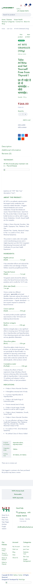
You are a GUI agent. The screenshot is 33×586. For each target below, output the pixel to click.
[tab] (7, 146)
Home (3, 29)
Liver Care (9, 29)
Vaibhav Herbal (17, 575)
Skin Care (26, 557)
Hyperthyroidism (18, 442)
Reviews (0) (6, 153)
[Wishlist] (21, 125)
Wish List (15, 549)
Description (7, 146)
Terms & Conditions (5, 554)
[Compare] (22, 127)
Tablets (15, 449)
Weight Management (27, 560)
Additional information (11, 150)
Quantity (21, 111)
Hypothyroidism (17, 444)
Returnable (18, 494)
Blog (13, 552)
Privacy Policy (4, 550)
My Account (16, 547)
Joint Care (26, 549)
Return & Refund (4, 559)
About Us (15, 558)
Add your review (22, 54)
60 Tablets (23, 455)
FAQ (13, 555)
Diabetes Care (26, 553)
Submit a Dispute (4, 563)
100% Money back (18, 491)
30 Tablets (16, 455)
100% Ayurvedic (17, 498)
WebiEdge (21, 580)
